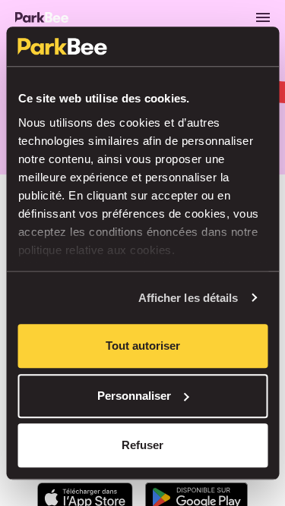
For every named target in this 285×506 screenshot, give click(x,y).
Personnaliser (134, 395)
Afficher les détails (188, 297)
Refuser (142, 444)
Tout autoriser (143, 345)
